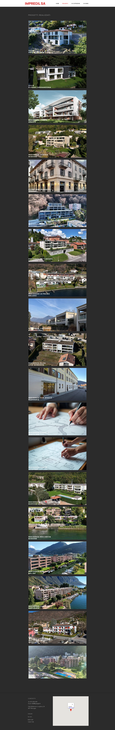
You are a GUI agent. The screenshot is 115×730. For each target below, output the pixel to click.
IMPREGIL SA (35, 3)
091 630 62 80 (33, 701)
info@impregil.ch (36, 703)
